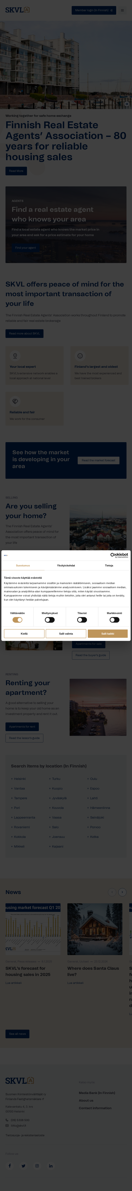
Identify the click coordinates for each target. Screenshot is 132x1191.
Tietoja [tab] (109, 565)
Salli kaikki (107, 633)
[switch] (50, 620)
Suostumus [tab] (23, 565)
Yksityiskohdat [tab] (66, 565)
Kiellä (24, 633)
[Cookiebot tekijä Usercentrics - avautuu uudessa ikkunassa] (113, 555)
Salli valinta (66, 633)
